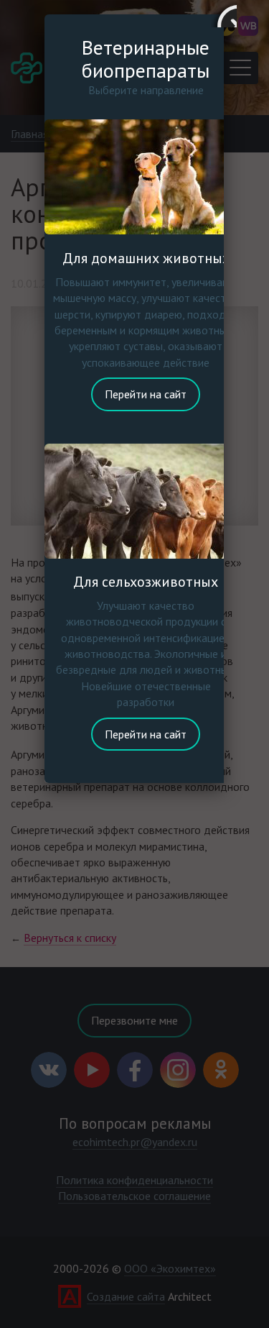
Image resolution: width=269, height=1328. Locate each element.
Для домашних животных (146, 258)
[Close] (224, 14)
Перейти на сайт (146, 394)
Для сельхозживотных (145, 581)
